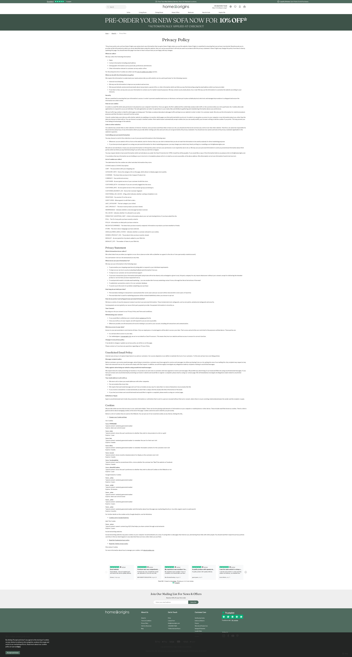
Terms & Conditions (146, 620)
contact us (143, 318)
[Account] (240, 7)
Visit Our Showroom (146, 626)
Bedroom (191, 12)
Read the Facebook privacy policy (119, 540)
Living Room (142, 12)
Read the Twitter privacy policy (118, 543)
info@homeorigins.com (174, 623)
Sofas (128, 12)
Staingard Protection (200, 628)
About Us (143, 618)
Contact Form (171, 620)
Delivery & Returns (200, 620)
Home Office (175, 12)
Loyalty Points (198, 631)
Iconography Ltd (126, 336)
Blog (142, 628)
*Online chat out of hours (174, 628)
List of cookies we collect (144, 72)
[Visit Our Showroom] (231, 7)
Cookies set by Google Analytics (119, 517)
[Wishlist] (235, 7)
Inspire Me (222, 12)
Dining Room (159, 12)
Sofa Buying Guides (200, 618)
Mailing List (225, 632)
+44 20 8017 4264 (172, 626)
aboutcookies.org (148, 550)
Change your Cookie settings (118, 417)
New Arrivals (206, 12)
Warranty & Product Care (201, 626)
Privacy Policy (144, 623)
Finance (197, 623)
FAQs (169, 618)
